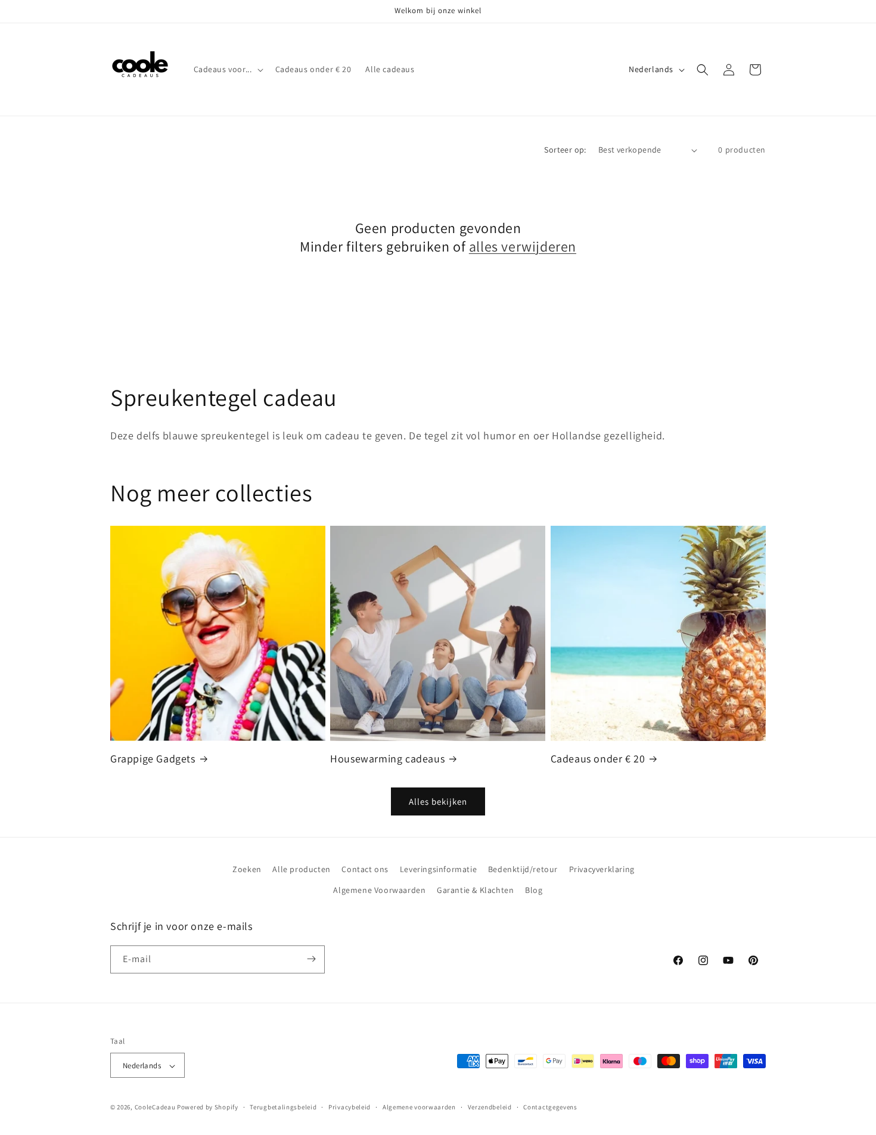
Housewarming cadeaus (387, 758)
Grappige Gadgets (152, 758)
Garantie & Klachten (475, 890)
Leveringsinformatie (438, 869)
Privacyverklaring (602, 869)
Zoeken (247, 869)
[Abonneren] (311, 959)
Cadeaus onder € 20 (598, 758)
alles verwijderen (522, 246)
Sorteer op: (565, 149)
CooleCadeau (155, 1107)
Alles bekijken (438, 801)
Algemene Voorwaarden (379, 890)
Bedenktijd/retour (523, 869)
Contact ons (365, 869)
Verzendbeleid (490, 1107)
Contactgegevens (550, 1107)
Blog (533, 890)
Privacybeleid (349, 1107)
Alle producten (301, 869)
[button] (227, 69)
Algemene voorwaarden (419, 1107)
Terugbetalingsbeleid (283, 1107)
